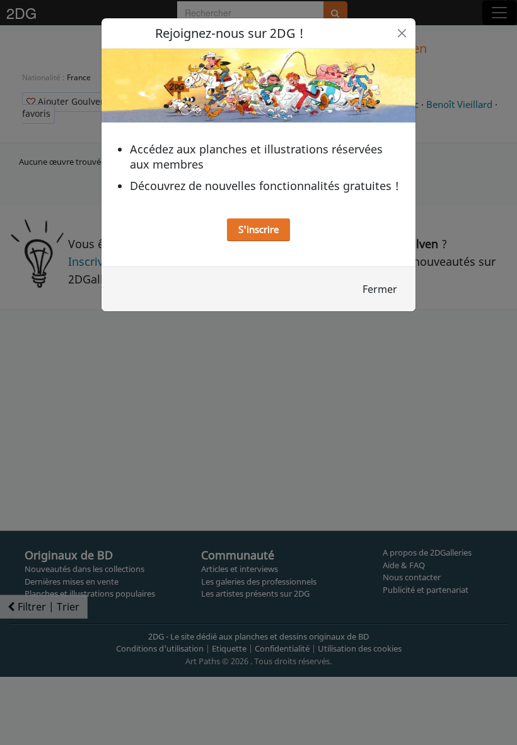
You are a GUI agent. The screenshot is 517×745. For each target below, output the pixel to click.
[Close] (402, 33)
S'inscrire (258, 229)
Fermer (380, 289)
